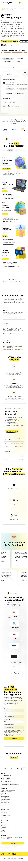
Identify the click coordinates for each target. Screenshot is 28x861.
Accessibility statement (14, 854)
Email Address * (7, 713)
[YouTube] (15, 769)
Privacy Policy (8, 854)
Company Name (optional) (9, 724)
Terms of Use (2, 854)
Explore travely (6, 333)
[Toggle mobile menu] (3, 3)
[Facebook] (8, 769)
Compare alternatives (14, 316)
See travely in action (22, 9)
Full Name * (6, 708)
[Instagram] (12, 769)
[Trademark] (9, 3)
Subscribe (13, 843)
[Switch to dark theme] (20, 3)
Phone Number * (7, 719)
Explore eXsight (6, 316)
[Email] (18, 769)
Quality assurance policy (23, 853)
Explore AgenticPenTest (8, 349)
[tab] (8, 59)
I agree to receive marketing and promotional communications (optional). (14, 735)
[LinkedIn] (5, 769)
